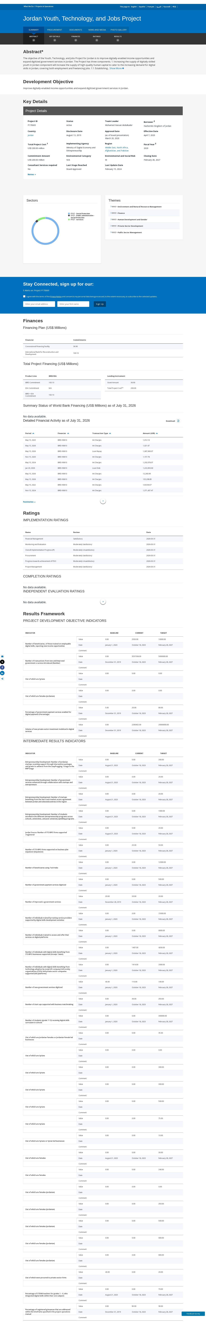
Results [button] (117, 36)
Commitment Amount (39, 156)
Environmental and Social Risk (120, 156)
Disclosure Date (74, 131)
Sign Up (100, 304)
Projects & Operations (44, 6)
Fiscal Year (150, 144)
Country (32, 131)
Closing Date (150, 156)
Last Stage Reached (76, 165)
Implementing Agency (77, 143)
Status (69, 121)
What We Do (29, 6)
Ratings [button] (96, 36)
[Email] (2, 656)
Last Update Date (114, 165)
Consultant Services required (42, 165)
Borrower (149, 121)
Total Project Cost (38, 144)
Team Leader (112, 121)
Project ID (33, 121)
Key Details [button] (54, 36)
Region (108, 143)
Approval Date (112, 131)
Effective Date (151, 131)
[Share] (2, 667)
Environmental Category (78, 156)
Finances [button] (75, 36)
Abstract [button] (33, 36)
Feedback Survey (193, 1314)
